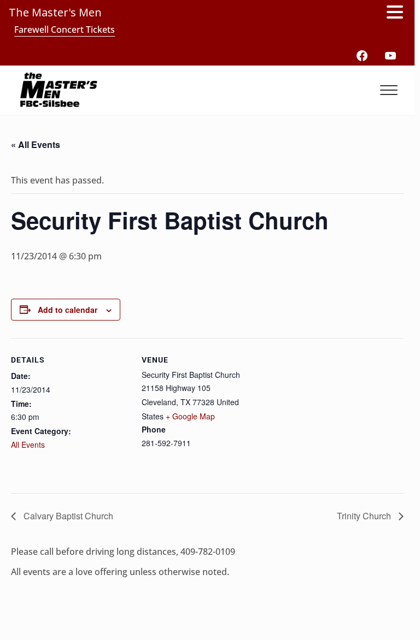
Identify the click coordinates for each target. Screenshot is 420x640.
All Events (28, 444)
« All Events (35, 144)
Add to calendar (67, 309)
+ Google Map (190, 416)
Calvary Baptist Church (67, 515)
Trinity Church (365, 515)
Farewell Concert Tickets (64, 29)
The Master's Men (55, 12)
